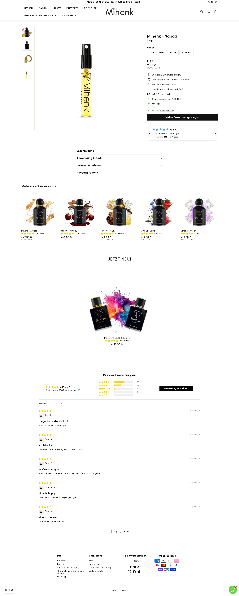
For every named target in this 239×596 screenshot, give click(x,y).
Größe (150, 47)
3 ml (151, 52)
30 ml (162, 52)
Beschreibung (85, 151)
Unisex (57, 8)
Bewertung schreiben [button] (176, 388)
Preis (150, 61)
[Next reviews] (215, 133)
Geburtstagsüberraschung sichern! (70, 572)
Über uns (61, 560)
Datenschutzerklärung (100, 567)
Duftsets (72, 8)
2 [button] (116, 531)
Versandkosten (167, 110)
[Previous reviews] (149, 133)
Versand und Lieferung (68, 567)
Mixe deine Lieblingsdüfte (40, 15)
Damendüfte (46, 186)
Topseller (90, 8)
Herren (28, 8)
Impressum (94, 564)
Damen (42, 8)
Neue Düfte (69, 15)
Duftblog (61, 576)
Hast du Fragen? (87, 172)
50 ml (173, 52)
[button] (182, 133)
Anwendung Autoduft (91, 158)
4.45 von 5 (65, 387)
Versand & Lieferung (89, 165)
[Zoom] (86, 78)
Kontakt (61, 564)
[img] (45, 410)
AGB (91, 560)
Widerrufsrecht (96, 571)
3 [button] (120, 531)
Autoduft (186, 52)
